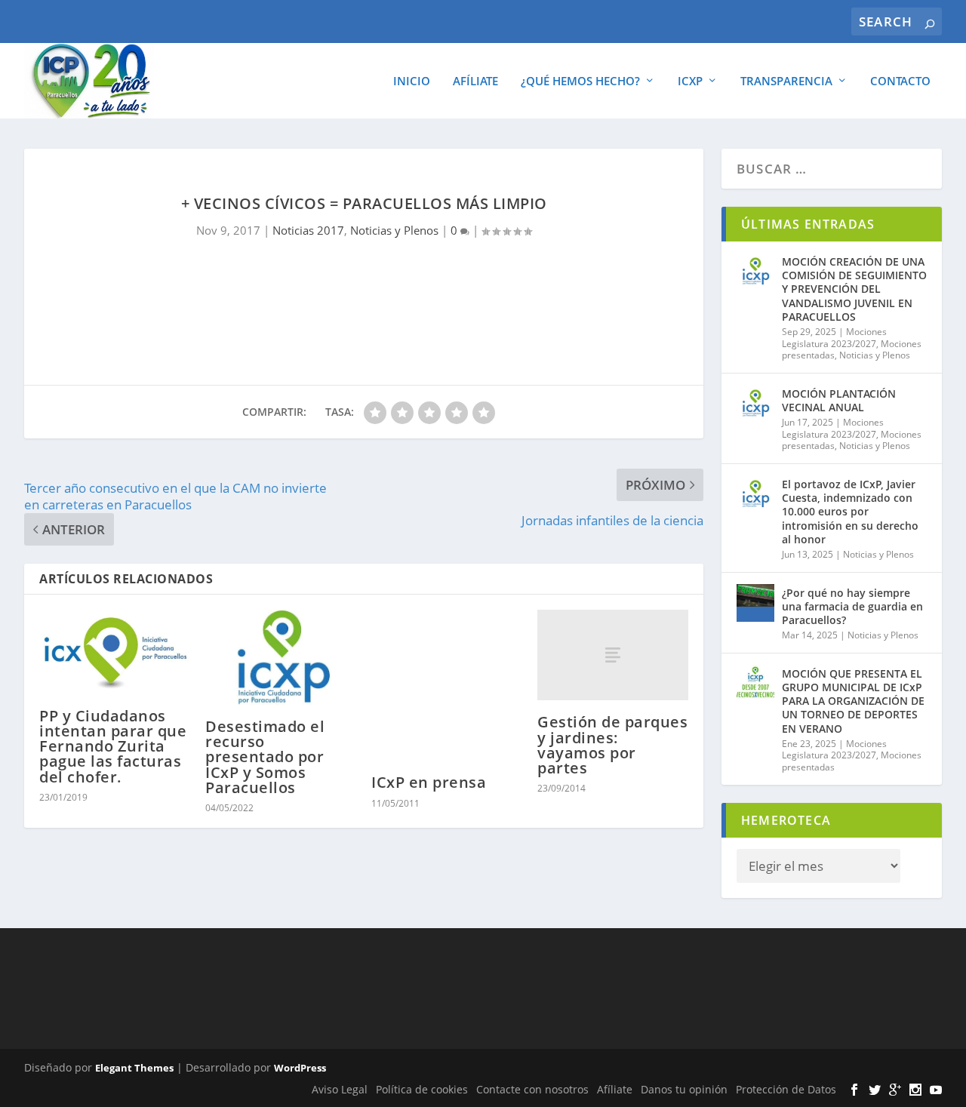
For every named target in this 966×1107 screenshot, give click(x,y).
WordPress (300, 1068)
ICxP (690, 81)
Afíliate (475, 81)
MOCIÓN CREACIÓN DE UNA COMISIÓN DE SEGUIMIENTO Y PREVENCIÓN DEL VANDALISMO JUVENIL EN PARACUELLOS (854, 289)
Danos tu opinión (684, 1089)
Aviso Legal (340, 1089)
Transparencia (786, 81)
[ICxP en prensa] (446, 685)
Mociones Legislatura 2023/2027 (834, 337)
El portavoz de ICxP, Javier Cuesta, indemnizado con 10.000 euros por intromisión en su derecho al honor (850, 511)
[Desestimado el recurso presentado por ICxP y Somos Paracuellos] (280, 657)
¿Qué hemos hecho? (580, 81)
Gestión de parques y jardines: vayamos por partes (612, 745)
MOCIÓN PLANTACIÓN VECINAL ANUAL (839, 400)
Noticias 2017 (308, 230)
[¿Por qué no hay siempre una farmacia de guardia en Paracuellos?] (755, 603)
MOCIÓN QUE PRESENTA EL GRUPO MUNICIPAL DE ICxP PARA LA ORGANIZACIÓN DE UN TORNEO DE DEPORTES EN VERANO (853, 701)
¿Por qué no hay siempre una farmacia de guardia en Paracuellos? (852, 606)
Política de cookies (422, 1089)
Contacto (900, 81)
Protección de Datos (786, 1089)
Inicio (411, 81)
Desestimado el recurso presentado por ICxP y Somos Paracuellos (265, 757)
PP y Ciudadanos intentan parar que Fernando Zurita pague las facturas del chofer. (112, 746)
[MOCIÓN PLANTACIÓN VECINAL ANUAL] (755, 404)
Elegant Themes (134, 1068)
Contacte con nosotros (532, 1089)
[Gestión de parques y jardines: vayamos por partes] (612, 655)
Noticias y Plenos (394, 230)
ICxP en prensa (428, 782)
